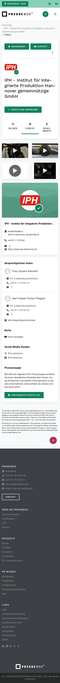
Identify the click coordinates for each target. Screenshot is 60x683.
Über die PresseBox (15, 509)
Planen (5, 543)
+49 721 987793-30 (15, 475)
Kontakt (42, 46)
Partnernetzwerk (10, 514)
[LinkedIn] (7, 646)
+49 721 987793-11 (15, 480)
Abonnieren (18, 46)
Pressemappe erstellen (26, 395)
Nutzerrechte (8, 627)
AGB (4, 609)
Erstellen (6, 547)
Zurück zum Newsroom (24, 110)
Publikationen (9, 585)
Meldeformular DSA (12, 622)
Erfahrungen (8, 518)
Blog (4, 593)
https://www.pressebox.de (19, 488)
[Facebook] (3, 646)
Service (5, 527)
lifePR (5, 640)
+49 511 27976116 (19, 283)
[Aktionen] (53, 52)
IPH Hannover (15, 357)
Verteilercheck (9, 635)
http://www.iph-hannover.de (22, 249)
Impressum (7, 631)
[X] (14, 646)
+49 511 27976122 (19, 310)
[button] (15, 150)
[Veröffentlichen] (53, 440)
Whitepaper (8, 576)
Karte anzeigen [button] (15, 337)
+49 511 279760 (16, 240)
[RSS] (11, 646)
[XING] (18, 646)
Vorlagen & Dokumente (13, 589)
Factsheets (7, 581)
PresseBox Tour (16, 4)
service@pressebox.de (12, 432)
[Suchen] (45, 14)
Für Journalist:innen (12, 560)
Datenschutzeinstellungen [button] (15, 618)
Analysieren (8, 556)
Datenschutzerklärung (13, 614)
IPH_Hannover (15, 353)
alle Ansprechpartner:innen (22, 320)
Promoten (7, 552)
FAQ (4, 523)
